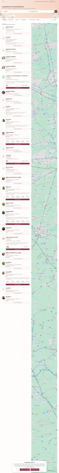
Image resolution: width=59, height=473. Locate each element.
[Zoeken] (56, 11)
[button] (44, 215)
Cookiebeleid (32, 467)
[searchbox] (15, 11)
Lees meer (12, 194)
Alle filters (4, 19)
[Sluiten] (45, 462)
